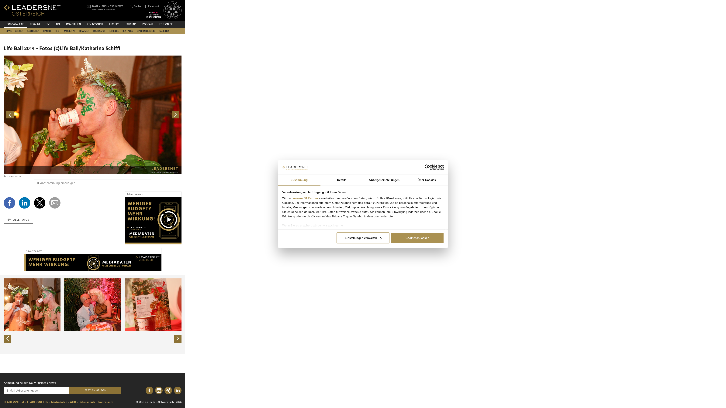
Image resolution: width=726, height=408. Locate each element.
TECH (57, 31)
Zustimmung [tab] (299, 179)
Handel (47, 31)
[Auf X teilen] (39, 203)
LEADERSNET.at (14, 402)
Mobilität (69, 31)
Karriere (114, 31)
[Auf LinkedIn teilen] (24, 203)
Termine (35, 24)
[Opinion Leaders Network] (173, 10)
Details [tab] (341, 179)
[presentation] (7, 339)
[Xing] (168, 390)
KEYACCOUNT (95, 24)
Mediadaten (59, 402)
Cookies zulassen (417, 238)
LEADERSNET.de (37, 402)
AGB (73, 402)
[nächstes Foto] (137, 115)
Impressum (105, 402)
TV (48, 24)
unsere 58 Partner (305, 198)
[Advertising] (153, 220)
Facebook (153, 6)
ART (58, 24)
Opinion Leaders (146, 31)
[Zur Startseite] (32, 10)
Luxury (114, 24)
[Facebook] (149, 390)
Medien (19, 31)
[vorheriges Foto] (48, 115)
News (9, 31)
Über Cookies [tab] (427, 179)
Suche (137, 6)
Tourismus (99, 31)
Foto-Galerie (15, 24)
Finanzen (84, 31)
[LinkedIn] (178, 390)
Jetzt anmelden (94, 390)
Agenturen (33, 31)
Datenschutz (87, 402)
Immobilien (73, 24)
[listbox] (93, 314)
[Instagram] (159, 390)
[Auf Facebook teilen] (9, 203)
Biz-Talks (128, 31)
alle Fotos (21, 220)
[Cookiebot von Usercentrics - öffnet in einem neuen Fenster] (427, 167)
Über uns (130, 24)
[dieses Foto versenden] (54, 203)
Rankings (164, 31)
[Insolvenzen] (154, 15)
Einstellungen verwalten (361, 238)
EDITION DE (166, 24)
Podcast (147, 24)
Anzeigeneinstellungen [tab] (384, 179)
